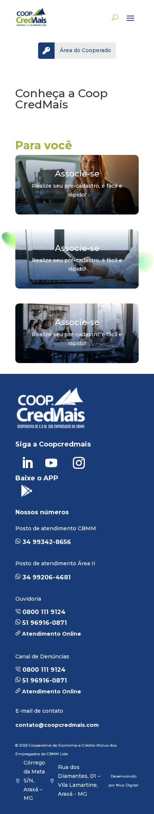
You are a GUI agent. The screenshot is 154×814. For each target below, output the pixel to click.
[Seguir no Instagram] (79, 463)
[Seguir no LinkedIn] (27, 463)
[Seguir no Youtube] (51, 463)
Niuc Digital (127, 785)
